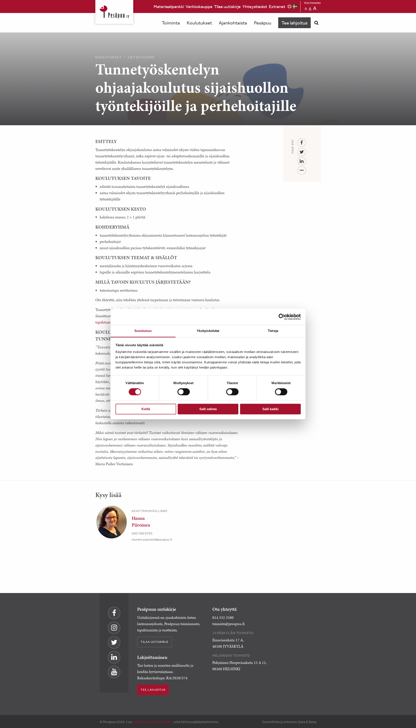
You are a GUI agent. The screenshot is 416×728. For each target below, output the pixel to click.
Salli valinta (208, 409)
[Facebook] (301, 143)
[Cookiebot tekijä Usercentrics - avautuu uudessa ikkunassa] (282, 317)
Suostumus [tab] (143, 331)
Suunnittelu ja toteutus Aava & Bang (289, 722)
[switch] (183, 391)
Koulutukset (199, 23)
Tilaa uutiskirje (227, 6)
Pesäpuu (114, 12)
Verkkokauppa (199, 6)
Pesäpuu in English (289, 6)
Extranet (277, 6)
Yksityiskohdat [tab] (208, 331)
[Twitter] (301, 152)
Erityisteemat (141, 57)
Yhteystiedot (254, 6)
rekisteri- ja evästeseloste (153, 722)
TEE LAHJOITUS (153, 690)
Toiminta (171, 23)
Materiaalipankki (169, 6)
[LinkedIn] (301, 161)
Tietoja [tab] (273, 331)
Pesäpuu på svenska (295, 6)
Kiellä (145, 409)
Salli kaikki (270, 409)
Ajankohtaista (233, 23)
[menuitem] (169, 6)
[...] (301, 170)
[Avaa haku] (316, 23)
